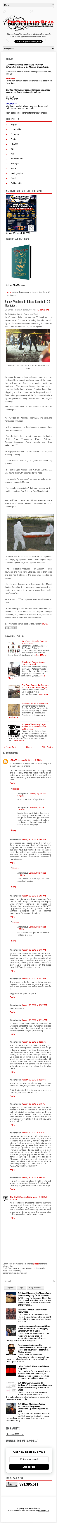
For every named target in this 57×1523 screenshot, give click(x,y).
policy (13, 113)
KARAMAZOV (17, 159)
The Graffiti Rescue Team (21, 1197)
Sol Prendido (16, 183)
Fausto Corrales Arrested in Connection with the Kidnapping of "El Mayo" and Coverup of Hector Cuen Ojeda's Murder (34, 1348)
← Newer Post (10, 747)
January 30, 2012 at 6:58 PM (33, 1104)
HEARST (14, 144)
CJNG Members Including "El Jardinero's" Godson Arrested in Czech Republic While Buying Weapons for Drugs (35, 1386)
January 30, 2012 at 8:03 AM (34, 896)
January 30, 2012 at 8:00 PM (33, 1177)
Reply (12, 783)
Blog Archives (35, 1288)
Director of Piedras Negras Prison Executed (33, 663)
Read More (41, 655)
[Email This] (6, 627)
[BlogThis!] (9, 627)
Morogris (15, 163)
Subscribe (29, 1466)
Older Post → (47, 747)
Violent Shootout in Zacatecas (35, 703)
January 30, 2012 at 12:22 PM (34, 1042)
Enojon (14, 139)
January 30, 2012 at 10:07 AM (34, 1005)
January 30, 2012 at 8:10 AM (34, 950)
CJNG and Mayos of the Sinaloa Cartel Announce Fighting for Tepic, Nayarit (34, 1294)
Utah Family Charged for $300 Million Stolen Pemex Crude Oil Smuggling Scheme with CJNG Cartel (34, 1328)
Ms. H (13, 168)
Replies (15, 789)
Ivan (12, 154)
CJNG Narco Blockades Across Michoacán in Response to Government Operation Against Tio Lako (33, 1407)
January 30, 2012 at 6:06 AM (34, 839)
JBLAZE (13, 760)
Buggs (14, 124)
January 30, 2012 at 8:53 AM (34, 978)
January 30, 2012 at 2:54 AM (30, 760)
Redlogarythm (17, 173)
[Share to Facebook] (15, 627)
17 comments (43, 310)
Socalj (13, 178)
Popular (10, 1288)
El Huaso (15, 134)
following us (43, 1511)
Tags (21, 1288)
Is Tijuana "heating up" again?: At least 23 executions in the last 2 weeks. (35, 726)
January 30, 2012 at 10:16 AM (34, 1020)
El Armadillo (16, 129)
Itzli (12, 149)
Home (8, 292)
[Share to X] (12, 627)
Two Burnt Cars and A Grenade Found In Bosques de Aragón (35, 686)
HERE (45, 624)
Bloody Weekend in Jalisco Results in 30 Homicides (27, 303)
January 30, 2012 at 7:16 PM (33, 1133)
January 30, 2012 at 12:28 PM (34, 1080)
